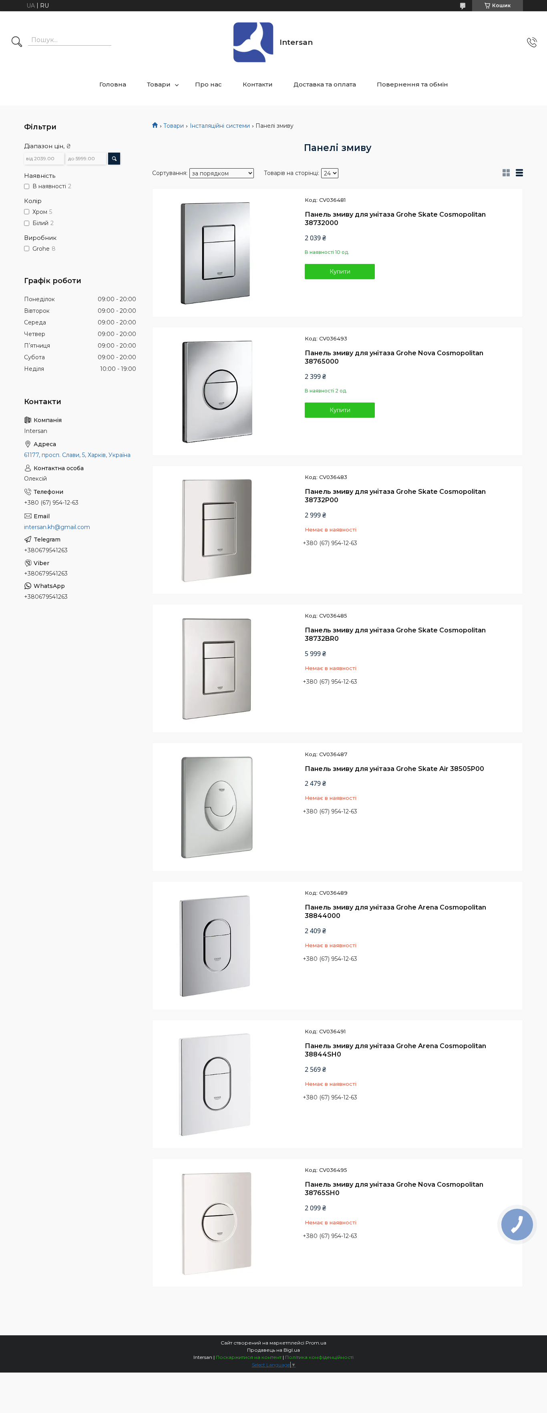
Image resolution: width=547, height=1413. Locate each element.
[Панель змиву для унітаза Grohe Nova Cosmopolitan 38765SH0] (217, 1223)
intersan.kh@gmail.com (57, 527)
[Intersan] (253, 42)
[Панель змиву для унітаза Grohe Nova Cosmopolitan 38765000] (217, 391)
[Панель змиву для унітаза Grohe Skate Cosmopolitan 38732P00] (217, 530)
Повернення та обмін (412, 84)
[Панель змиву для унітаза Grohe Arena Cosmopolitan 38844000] (217, 946)
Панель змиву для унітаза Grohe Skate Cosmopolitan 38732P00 (395, 496)
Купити (340, 271)
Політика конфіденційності (319, 1357)
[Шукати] (17, 42)
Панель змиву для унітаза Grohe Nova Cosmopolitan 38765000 (394, 357)
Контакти (258, 84)
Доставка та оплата (325, 84)
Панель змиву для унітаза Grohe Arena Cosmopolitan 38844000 (395, 912)
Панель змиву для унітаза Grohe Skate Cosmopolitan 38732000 (395, 219)
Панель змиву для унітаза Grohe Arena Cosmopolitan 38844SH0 (395, 1050)
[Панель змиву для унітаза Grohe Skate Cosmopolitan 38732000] (217, 253)
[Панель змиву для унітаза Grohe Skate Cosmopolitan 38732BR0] (217, 668)
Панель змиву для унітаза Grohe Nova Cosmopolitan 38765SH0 (394, 1189)
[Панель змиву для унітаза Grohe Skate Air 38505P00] (217, 807)
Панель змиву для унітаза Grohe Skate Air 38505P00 (394, 769)
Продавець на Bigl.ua (273, 1350)
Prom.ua (316, 1343)
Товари (159, 84)
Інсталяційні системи (220, 125)
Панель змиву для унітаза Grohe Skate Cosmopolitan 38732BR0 (395, 634)
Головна (112, 84)
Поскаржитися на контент (249, 1357)
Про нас (208, 84)
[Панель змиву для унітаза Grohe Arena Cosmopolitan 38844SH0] (217, 1084)
